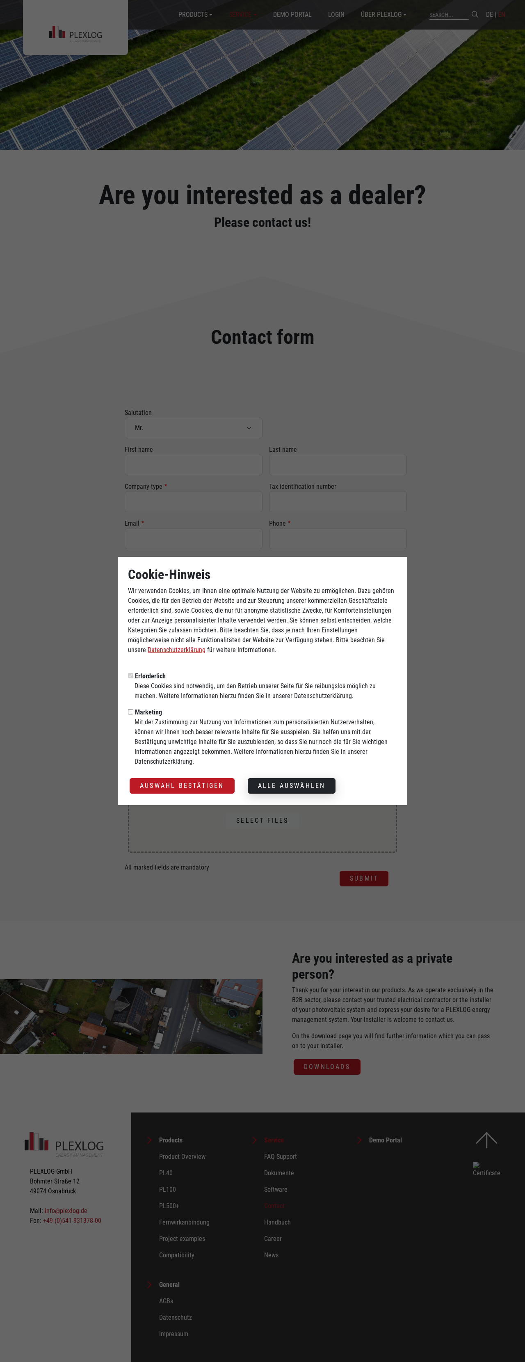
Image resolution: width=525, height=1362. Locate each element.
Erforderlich (150, 676)
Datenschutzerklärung (176, 650)
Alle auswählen (292, 786)
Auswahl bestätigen (182, 786)
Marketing (148, 712)
